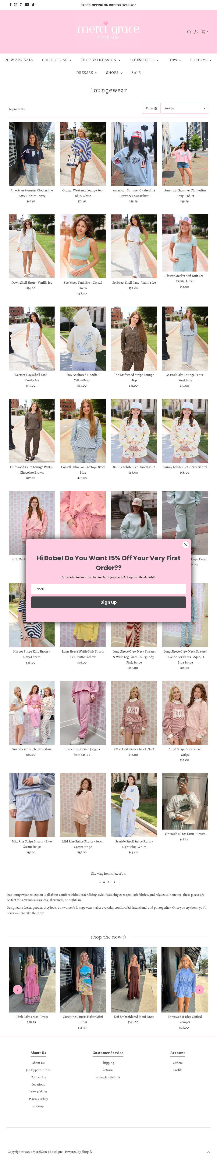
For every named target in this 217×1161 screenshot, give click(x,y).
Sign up (108, 602)
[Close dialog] (185, 544)
